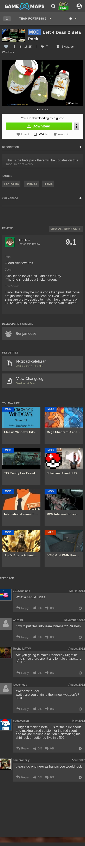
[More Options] (76, 126)
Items (48, 183)
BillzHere (24, 240)
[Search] (53, 6)
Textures (11, 183)
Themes (31, 183)
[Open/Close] (80, 147)
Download (41, 126)
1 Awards (67, 46)
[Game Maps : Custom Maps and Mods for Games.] (24, 6)
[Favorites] (7, 18)
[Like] (6, 46)
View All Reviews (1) (65, 228)
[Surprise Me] (72, 18)
